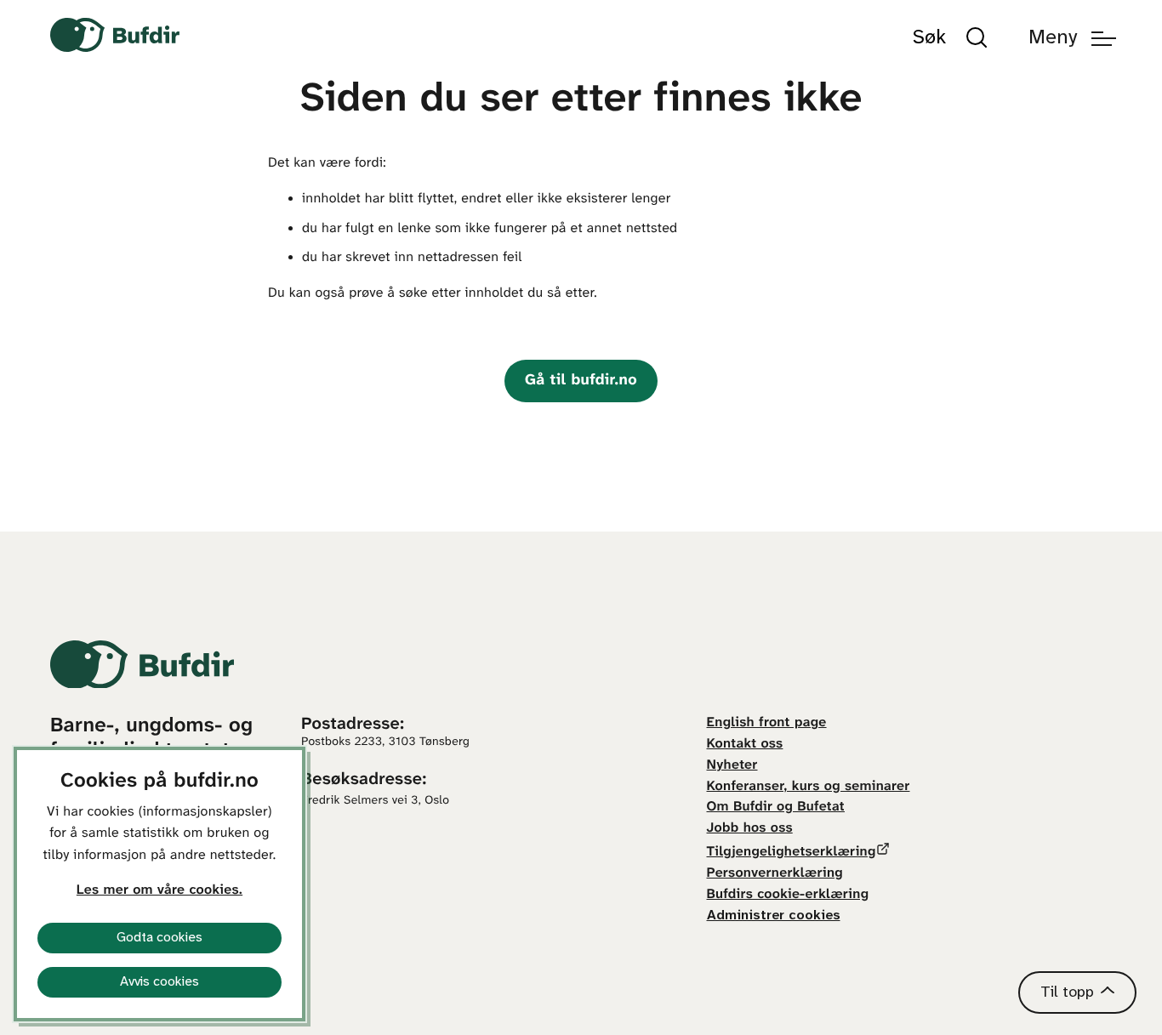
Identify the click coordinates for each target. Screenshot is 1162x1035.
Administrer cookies (773, 915)
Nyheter (732, 766)
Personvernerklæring (775, 874)
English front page (767, 723)
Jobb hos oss (750, 829)
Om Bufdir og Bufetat (776, 807)
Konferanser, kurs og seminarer (808, 787)
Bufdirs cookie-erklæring (788, 895)
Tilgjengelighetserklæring (791, 852)
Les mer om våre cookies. (159, 891)
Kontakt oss (745, 744)
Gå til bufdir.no (581, 380)
